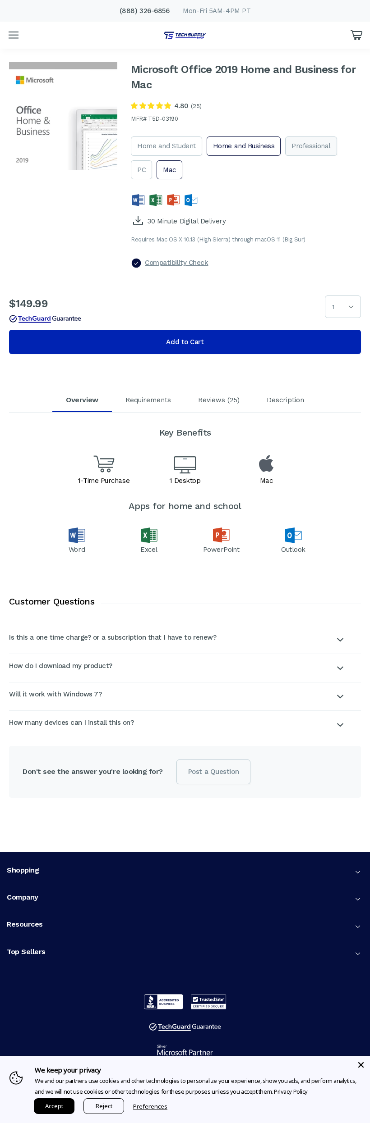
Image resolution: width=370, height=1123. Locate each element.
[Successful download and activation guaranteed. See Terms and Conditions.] (45, 319)
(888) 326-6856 (145, 11)
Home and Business (243, 146)
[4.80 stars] (151, 106)
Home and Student (166, 146)
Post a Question (213, 772)
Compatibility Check (176, 263)
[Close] (360, 1064)
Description (285, 400)
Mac (169, 170)
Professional (311, 146)
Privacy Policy (291, 1091)
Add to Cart (185, 342)
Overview (82, 400)
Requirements (148, 400)
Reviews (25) (219, 400)
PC (141, 170)
